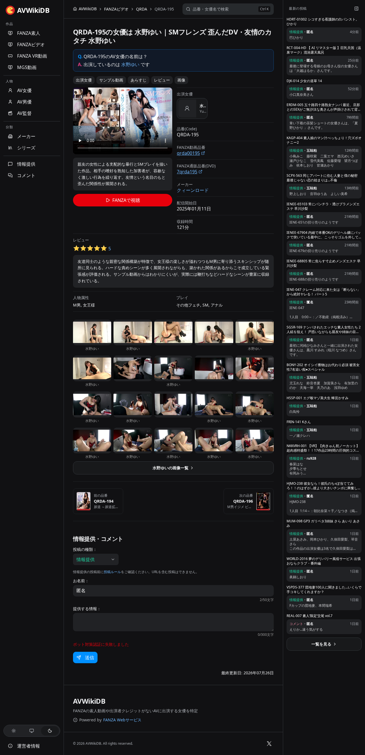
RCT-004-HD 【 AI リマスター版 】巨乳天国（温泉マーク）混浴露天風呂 (324, 50)
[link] (164, 9)
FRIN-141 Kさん (299, 422)
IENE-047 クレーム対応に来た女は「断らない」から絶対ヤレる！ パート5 (323, 292)
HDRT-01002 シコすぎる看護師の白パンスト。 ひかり (323, 21)
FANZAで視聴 (126, 200)
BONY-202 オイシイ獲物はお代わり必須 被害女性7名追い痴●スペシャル (323, 367)
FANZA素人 (28, 33)
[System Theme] (32, 730)
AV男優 (24, 102)
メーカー (26, 136)
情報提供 (26, 164)
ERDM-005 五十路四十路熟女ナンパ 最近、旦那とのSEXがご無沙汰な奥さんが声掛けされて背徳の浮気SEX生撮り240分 (324, 107)
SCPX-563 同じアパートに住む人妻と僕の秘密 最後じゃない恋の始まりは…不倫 (322, 177)
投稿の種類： (85, 549)
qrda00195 (188, 153)
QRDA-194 (103, 501)
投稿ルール (112, 571)
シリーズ (26, 148)
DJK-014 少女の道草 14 (304, 81)
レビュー (162, 80)
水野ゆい (130, 64)
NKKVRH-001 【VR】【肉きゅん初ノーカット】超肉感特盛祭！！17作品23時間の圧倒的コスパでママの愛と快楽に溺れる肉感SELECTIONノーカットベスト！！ (323, 448)
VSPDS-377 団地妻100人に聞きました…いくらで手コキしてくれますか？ (324, 589)
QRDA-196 (243, 501)
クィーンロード (193, 190)
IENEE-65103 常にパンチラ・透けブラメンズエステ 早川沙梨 (323, 206)
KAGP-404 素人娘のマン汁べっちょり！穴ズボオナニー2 (324, 140)
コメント (26, 175)
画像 (181, 80)
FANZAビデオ (31, 44)
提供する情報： (87, 609)
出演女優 (84, 80)
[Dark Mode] (50, 730)
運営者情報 (28, 746)
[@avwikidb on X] (269, 743)
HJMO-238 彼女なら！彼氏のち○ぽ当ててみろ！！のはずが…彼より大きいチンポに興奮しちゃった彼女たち (324, 485)
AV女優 (24, 90)
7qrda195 (187, 171)
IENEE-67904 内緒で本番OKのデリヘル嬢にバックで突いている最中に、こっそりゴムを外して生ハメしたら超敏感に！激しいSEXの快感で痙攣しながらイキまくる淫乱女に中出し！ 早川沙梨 (324, 235)
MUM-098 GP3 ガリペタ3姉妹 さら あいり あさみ (323, 523)
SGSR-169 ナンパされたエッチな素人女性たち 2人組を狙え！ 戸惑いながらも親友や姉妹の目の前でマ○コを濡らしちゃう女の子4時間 (324, 329)
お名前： (81, 581)
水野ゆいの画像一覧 (170, 467)
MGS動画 (26, 67)
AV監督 (24, 113)
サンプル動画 (111, 80)
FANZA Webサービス (122, 719)
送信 (89, 657)
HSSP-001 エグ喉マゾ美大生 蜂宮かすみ (317, 398)
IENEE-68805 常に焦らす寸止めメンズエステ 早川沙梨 (323, 263)
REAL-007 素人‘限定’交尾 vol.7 (309, 616)
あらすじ (139, 80)
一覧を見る (321, 644)
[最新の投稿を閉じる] (356, 9)
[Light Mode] (14, 730)
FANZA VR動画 (32, 56)
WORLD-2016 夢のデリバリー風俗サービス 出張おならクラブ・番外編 (324, 561)
